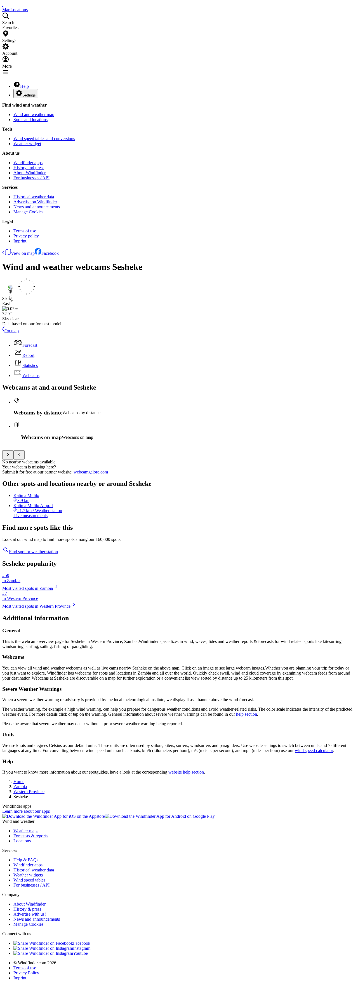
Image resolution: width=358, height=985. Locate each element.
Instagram (81, 948)
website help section (186, 772)
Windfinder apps (28, 162)
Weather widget (27, 143)
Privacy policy (26, 236)
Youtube (80, 953)
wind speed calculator (314, 750)
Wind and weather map (33, 114)
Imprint (19, 241)
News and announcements (36, 206)
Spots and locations (30, 119)
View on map (23, 253)
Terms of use (24, 230)
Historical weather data (33, 196)
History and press (28, 167)
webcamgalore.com (91, 472)
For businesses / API (31, 177)
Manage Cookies (28, 211)
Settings (29, 95)
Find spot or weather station (33, 551)
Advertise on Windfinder (35, 201)
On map (11, 330)
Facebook (50, 253)
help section (246, 714)
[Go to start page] (2, 4)
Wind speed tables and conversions (44, 138)
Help (24, 86)
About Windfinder (29, 172)
